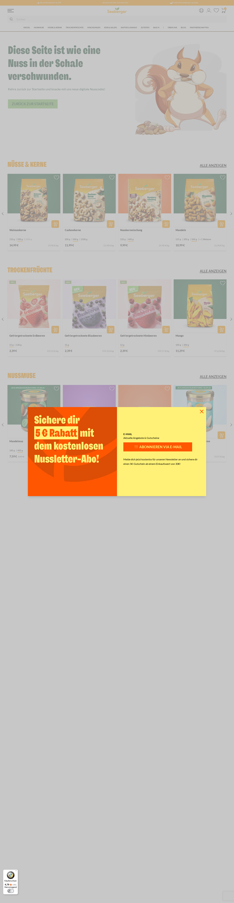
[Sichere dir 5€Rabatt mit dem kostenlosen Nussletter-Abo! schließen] (201, 411)
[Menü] (16, 871)
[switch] (10, 891)
